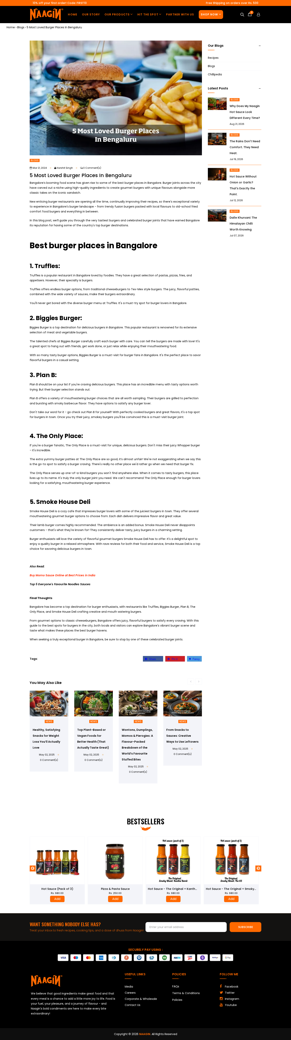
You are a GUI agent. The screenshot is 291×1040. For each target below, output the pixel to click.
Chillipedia (215, 74)
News (49, 721)
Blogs (35, 160)
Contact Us (132, 1005)
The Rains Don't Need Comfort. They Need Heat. (245, 147)
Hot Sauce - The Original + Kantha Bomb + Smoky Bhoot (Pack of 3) (139, 889)
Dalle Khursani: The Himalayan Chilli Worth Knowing (243, 223)
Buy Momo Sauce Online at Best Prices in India (62, 575)
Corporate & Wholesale (141, 999)
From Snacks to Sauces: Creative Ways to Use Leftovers (182, 736)
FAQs (175, 986)
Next (258, 868)
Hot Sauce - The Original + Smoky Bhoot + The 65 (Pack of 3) (192, 889)
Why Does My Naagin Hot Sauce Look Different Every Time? (245, 112)
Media (129, 987)
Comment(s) (92, 168)
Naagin (144, 1034)
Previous (33, 868)
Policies (177, 1000)
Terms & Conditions (186, 993)
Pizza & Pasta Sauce (57, 889)
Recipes (213, 58)
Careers (130, 993)
